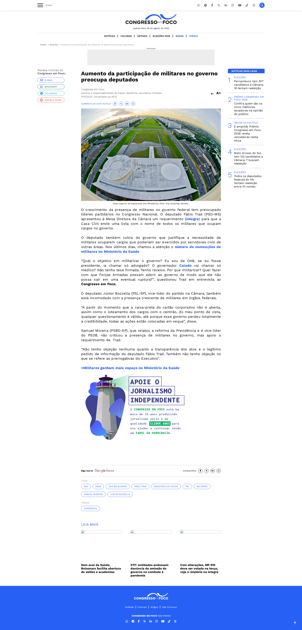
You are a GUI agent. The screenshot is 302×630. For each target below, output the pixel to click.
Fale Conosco (169, 607)
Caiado (185, 265)
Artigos (142, 36)
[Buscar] (262, 5)
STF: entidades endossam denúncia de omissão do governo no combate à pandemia (149, 570)
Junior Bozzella (120, 494)
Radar (180, 36)
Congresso (90, 508)
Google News (53, 100)
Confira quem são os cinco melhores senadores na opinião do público (248, 109)
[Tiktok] (247, 5)
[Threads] (254, 5)
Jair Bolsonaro (117, 486)
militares (202, 486)
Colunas (126, 36)
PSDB (98, 486)
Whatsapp (50, 86)
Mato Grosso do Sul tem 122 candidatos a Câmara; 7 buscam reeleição (248, 158)
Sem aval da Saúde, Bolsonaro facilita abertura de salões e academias (101, 568)
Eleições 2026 (161, 36)
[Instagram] (232, 5)
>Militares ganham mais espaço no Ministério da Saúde (130, 368)
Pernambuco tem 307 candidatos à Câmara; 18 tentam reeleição (249, 85)
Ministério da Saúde (166, 486)
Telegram (51, 93)
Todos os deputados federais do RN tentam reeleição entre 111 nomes (247, 181)
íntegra (192, 219)
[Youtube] (239, 5)
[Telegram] (205, 5)
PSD (86, 486)
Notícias (109, 36)
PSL (187, 486)
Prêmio (193, 36)
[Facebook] (212, 5)
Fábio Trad (140, 486)
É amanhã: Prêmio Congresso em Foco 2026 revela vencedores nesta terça (247, 133)
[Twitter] (218, 5)
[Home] (151, 19)
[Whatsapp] (198, 5)
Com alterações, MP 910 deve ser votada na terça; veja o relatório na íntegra (199, 568)
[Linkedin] (226, 5)
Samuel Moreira (93, 494)
